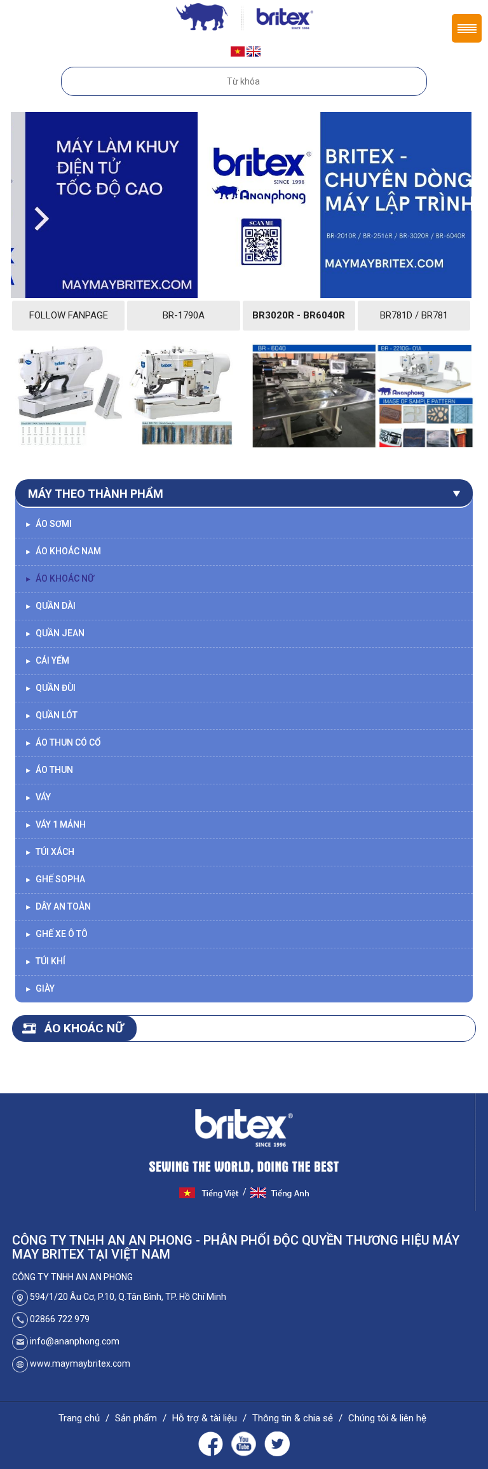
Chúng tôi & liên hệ (387, 1418)
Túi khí (45, 961)
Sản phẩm (136, 1418)
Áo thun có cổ (63, 742)
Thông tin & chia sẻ (292, 1418)
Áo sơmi (48, 524)
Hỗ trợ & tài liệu (204, 1418)
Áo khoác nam (63, 551)
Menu (467, 28)
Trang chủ (79, 1418)
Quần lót (51, 715)
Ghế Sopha (55, 879)
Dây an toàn (58, 906)
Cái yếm (47, 660)
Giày (40, 988)
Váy (38, 797)
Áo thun (49, 770)
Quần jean (55, 633)
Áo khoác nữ (59, 578)
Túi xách (49, 852)
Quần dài (50, 606)
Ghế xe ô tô (56, 934)
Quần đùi (50, 688)
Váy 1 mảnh (55, 824)
